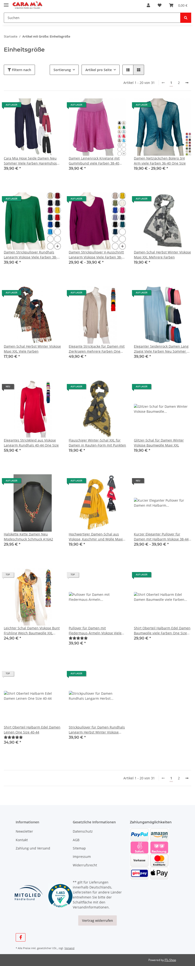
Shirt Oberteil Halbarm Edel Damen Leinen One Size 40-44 (32, 729)
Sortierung (62, 70)
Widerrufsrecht (85, 865)
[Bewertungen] (78, 638)
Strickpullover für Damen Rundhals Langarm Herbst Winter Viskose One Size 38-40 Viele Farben (97, 730)
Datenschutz (83, 831)
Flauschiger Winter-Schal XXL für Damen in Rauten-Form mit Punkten (97, 442)
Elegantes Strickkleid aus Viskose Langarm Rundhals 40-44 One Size (31, 442)
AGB (76, 840)
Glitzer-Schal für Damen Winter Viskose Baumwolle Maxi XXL (159, 442)
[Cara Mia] (27, 5)
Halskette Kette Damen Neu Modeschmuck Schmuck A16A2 (28, 536)
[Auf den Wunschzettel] (53, 482)
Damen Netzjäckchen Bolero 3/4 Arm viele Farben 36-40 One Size (160, 160)
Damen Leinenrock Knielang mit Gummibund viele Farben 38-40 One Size (94, 161)
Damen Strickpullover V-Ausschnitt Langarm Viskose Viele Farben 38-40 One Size (97, 255)
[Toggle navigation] (6, 3)
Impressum (82, 856)
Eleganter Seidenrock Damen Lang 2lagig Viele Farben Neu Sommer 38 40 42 (162, 349)
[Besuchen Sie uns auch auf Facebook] (20, 937)
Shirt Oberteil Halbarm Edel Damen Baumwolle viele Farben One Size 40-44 (162, 631)
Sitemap (79, 848)
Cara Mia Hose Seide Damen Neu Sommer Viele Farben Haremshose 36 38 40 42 (31, 161)
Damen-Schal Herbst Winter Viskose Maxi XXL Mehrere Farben (162, 254)
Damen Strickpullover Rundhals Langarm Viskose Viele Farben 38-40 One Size (32, 255)
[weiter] (187, 83)
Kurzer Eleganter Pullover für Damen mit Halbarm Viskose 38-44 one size (161, 537)
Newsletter (24, 831)
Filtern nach (21, 70)
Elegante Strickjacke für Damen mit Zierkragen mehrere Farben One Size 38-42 (97, 349)
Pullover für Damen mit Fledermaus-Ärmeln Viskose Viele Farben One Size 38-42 (95, 631)
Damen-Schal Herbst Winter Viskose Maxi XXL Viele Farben (32, 349)
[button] (148, 5)
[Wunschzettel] (159, 5)
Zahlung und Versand (33, 848)
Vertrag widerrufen (97, 920)
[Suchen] (185, 18)
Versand (69, 948)
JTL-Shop (170, 960)
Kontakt (22, 840)
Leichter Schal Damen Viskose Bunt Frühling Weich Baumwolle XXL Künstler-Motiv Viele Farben (32, 631)
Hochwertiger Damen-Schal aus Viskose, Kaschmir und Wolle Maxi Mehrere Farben (96, 537)
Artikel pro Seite (98, 70)
